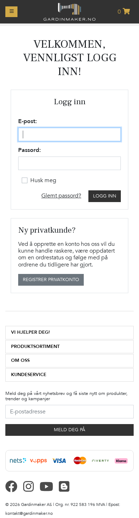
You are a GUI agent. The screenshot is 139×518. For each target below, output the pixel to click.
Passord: (29, 150)
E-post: (27, 121)
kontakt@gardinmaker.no (29, 513)
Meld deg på (69, 430)
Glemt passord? (61, 196)
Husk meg (43, 180)
